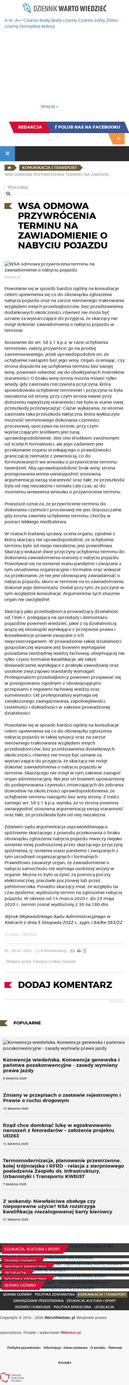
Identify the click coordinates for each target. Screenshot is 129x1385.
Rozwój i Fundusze (33, 1307)
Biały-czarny (64, 21)
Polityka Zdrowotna (55, 1294)
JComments (116, 1001)
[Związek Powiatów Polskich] (12, 1377)
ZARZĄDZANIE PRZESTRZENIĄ (38, 1300)
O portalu (97, 1347)
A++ (18, 21)
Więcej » (49, 107)
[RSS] (118, 138)
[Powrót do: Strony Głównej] (9, 168)
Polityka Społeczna (25, 1267)
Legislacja (15, 1273)
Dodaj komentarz (65, 985)
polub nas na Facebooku (88, 127)
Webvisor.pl (70, 1332)
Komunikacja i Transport (102, 1294)
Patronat (115, 1347)
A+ (11, 21)
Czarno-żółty (91, 21)
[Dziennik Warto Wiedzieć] (64, 8)
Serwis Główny (17, 1294)
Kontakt (64, 1362)
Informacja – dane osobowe (65, 1347)
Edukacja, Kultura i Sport (32, 1249)
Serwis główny (20, 1261)
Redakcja (30, 127)
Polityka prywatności (23, 1347)
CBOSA (28, 935)
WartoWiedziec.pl (59, 1318)
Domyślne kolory (37, 27)
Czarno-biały (36, 21)
